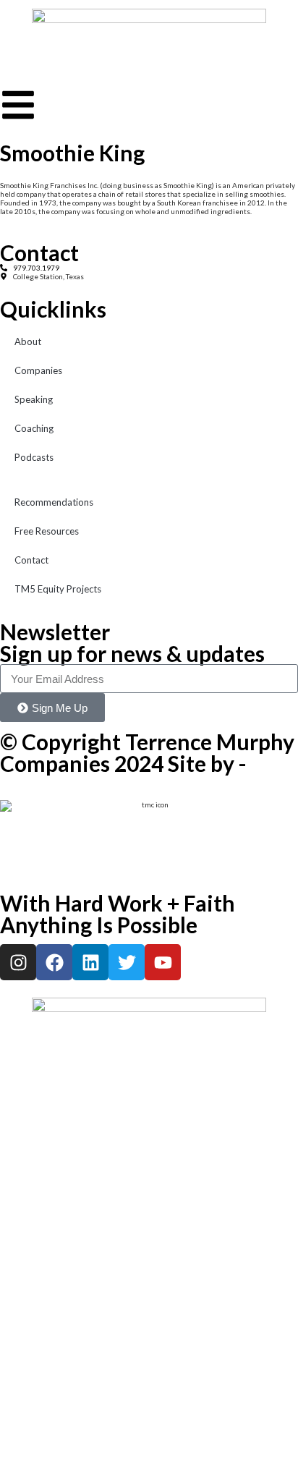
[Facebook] (54, 962)
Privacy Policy (21, 787)
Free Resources (46, 531)
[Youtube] (163, 962)
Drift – (11, 778)
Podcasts (34, 457)
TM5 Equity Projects (57, 589)
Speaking (33, 399)
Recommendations (53, 502)
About (27, 341)
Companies (38, 370)
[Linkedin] (90, 962)
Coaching (34, 428)
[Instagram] (18, 962)
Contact (31, 560)
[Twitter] (126, 962)
